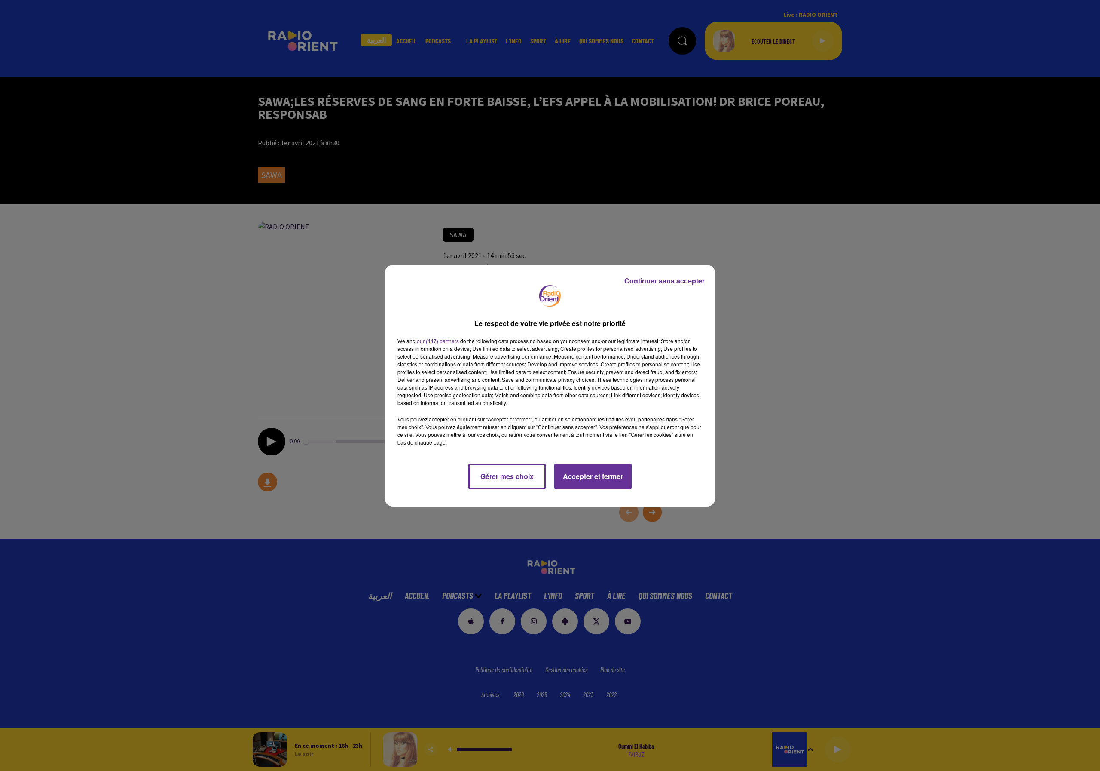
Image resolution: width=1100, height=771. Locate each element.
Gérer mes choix (507, 476)
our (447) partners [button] (438, 340)
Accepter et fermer (593, 476)
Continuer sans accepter (664, 281)
